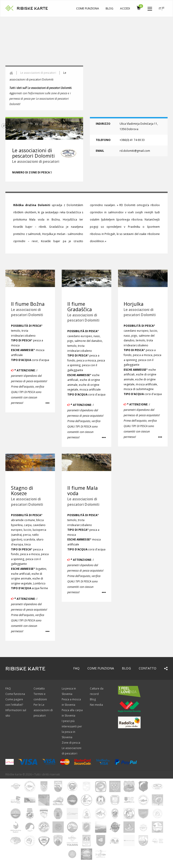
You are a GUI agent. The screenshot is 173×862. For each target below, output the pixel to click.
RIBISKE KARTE (32, 8)
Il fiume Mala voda (82, 491)
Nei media (96, 705)
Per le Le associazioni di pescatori (43, 710)
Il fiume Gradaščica (79, 307)
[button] (149, 7)
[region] (86, 73)
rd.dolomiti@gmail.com (135, 151)
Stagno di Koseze (22, 491)
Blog (109, 8)
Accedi (125, 8)
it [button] (160, 8)
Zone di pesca (71, 743)
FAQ (76, 668)
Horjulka (133, 304)
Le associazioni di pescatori (38, 73)
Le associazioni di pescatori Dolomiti (27, 312)
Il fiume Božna (28, 304)
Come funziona (87, 8)
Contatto (147, 668)
